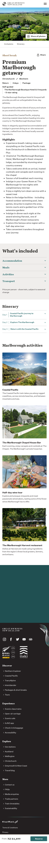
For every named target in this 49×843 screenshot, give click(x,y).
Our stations (10, 747)
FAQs (7, 789)
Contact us (9, 785)
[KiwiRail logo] (10, 821)
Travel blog (10, 770)
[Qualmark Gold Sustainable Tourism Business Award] (8, 652)
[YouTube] (24, 639)
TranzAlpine (10, 680)
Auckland (9, 751)
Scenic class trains (13, 709)
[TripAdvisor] (31, 639)
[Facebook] (11, 639)
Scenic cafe (10, 718)
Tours (7, 695)
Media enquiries (12, 794)
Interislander (10, 685)
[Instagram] (4, 639)
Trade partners (11, 799)
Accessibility (10, 732)
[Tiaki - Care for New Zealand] (23, 652)
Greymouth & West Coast (16, 766)
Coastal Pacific (11, 676)
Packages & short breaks (16, 690)
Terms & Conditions (10, 828)
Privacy (5, 832)
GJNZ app (9, 723)
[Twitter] (17, 639)
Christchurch (11, 761)
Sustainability (11, 808)
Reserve (39, 839)
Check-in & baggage (14, 728)
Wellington (10, 756)
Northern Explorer (13, 671)
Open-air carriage (13, 714)
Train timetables (12, 804)
